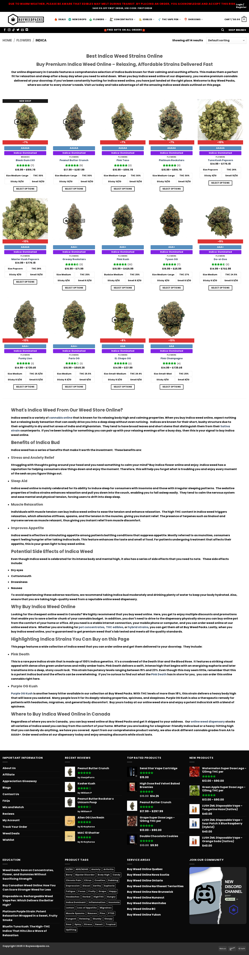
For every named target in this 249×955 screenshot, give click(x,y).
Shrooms (194, 19)
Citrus (87, 880)
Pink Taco (123, 160)
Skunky (97, 918)
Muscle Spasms (75, 913)
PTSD (111, 913)
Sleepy (108, 918)
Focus (81, 891)
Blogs (7, 788)
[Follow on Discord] (26, 29)
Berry (69, 874)
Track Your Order (15, 827)
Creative (100, 880)
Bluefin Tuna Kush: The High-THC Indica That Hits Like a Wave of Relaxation (26, 931)
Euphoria (109, 885)
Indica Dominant (76, 902)
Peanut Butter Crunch (74, 160)
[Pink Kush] (123, 220)
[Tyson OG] (171, 220)
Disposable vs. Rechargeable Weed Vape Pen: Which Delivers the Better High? (28, 900)
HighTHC (99, 896)
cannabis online (60, 418)
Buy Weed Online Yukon (144, 915)
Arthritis (108, 869)
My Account (11, 820)
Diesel (86, 885)
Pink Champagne (172, 358)
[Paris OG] (74, 319)
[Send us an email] (22, 29)
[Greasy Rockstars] (74, 220)
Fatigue (70, 891)
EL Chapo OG (123, 358)
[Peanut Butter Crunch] (74, 122)
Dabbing (113, 880)
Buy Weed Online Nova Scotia (148, 875)
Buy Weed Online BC (141, 909)
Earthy (97, 885)
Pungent (71, 918)
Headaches (72, 896)
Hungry (111, 896)
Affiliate (9, 774)
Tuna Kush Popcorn (220, 160)
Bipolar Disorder (85, 874)
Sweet (99, 924)
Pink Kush (123, 259)
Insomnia (114, 902)
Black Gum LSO (25, 160)
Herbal (86, 896)
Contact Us (11, 794)
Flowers (98, 19)
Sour (68, 924)
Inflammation (97, 902)
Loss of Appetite (87, 907)
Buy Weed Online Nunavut (145, 898)
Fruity (92, 891)
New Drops (79, 19)
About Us (9, 768)
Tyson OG (171, 259)
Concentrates (123, 19)
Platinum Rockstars (171, 160)
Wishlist (8, 840)
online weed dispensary (208, 722)
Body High (104, 874)
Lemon (70, 907)
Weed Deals (11, 833)
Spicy (78, 924)
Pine (102, 913)
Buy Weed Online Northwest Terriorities (155, 886)
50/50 (69, 869)
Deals (62, 19)
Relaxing (84, 918)
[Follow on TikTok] (13, 29)
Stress (88, 924)
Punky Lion (25, 358)
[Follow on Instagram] (9, 29)
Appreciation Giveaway (20, 781)
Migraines (106, 907)
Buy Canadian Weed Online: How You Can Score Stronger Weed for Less (29, 887)
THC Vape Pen (170, 19)
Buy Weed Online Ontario (145, 880)
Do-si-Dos (220, 259)
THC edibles (114, 627)
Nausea (92, 913)
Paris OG (74, 358)
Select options (25, 188)
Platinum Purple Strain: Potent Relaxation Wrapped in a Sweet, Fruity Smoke (30, 915)
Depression (73, 885)
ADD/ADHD (82, 869)
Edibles (147, 19)
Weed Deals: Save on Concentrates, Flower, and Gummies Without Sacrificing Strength (28, 874)
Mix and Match (13, 807)
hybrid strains (138, 627)
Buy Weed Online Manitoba (146, 903)
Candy (116, 874)
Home (7, 40)
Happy (113, 891)
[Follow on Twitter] (18, 29)
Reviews (8, 814)
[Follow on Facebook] (4, 29)
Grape (102, 891)
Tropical (111, 924)
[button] (222, 30)
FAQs (6, 801)
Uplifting (71, 929)
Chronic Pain (73, 880)
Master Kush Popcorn (25, 259)
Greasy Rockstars (74, 259)
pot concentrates (91, 627)
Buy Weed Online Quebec (145, 869)
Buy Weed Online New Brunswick (150, 892)
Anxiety (95, 869)
